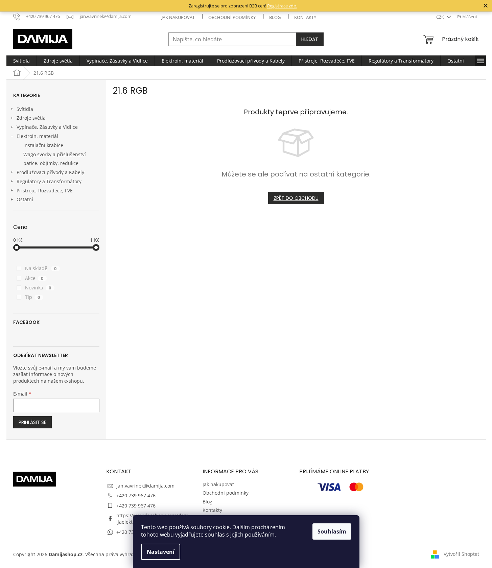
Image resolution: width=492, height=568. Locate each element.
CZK (440, 17)
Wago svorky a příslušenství (54, 154)
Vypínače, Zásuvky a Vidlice (47, 127)
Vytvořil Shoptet (461, 553)
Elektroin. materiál (37, 136)
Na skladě (41, 268)
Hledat (309, 39)
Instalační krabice (43, 145)
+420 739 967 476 (136, 495)
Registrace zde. (282, 6)
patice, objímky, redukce (50, 163)
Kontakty (305, 17)
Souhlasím (332, 531)
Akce (34, 278)
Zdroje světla (31, 118)
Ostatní (25, 199)
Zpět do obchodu (296, 198)
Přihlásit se (32, 422)
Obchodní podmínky (232, 17)
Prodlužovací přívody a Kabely (50, 172)
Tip (32, 297)
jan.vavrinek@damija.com (145, 485)
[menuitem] (21, 60)
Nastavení (160, 551)
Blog (275, 17)
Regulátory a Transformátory (49, 181)
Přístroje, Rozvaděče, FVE (45, 190)
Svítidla (25, 109)
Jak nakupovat (178, 17)
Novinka (38, 287)
